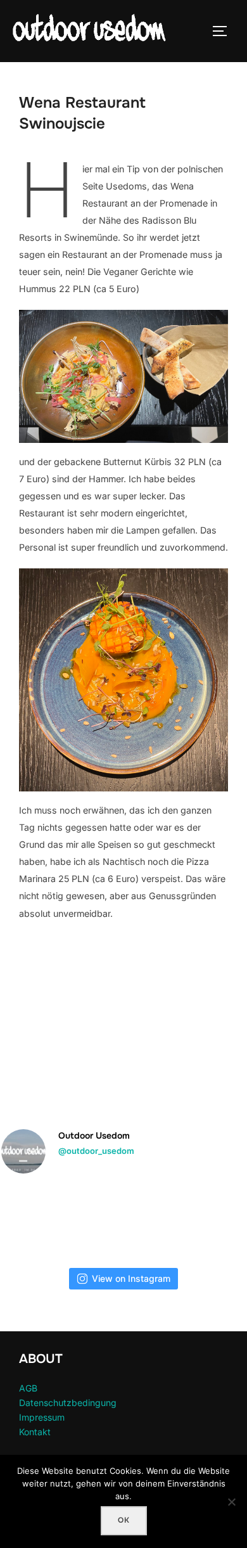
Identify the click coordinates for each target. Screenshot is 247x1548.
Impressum (42, 1417)
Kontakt (35, 1431)
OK (124, 1520)
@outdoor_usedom (96, 1151)
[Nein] (231, 1501)
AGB (28, 1388)
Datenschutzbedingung (68, 1402)
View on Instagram (131, 1278)
